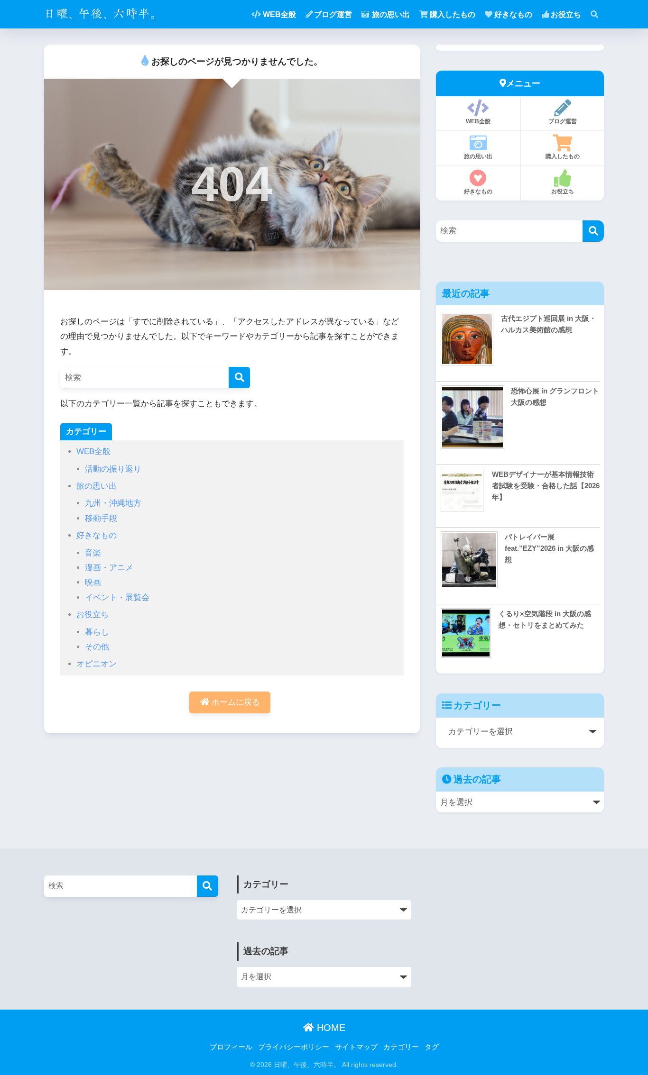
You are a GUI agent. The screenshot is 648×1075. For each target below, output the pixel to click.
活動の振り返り (113, 469)
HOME (329, 1027)
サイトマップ (356, 1047)
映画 (93, 582)
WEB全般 (279, 14)
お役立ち (566, 14)
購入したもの (452, 14)
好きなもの (513, 14)
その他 (97, 646)
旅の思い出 (391, 14)
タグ (432, 1047)
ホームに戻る (234, 702)
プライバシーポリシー (293, 1047)
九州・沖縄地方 (113, 503)
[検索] (239, 377)
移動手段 (101, 518)
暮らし (97, 632)
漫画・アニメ (109, 567)
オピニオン (96, 663)
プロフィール (231, 1047)
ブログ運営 (333, 14)
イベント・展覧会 (117, 597)
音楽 (93, 552)
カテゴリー (401, 1047)
